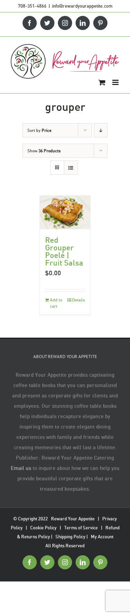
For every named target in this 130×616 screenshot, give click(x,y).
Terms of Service (81, 527)
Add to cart (56, 303)
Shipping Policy (70, 536)
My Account (102, 536)
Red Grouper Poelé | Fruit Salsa (64, 251)
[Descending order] (100, 130)
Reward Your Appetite (73, 518)
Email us (21, 468)
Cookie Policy (43, 527)
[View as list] (71, 167)
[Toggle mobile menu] (116, 82)
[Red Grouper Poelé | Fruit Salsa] (65, 212)
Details (78, 299)
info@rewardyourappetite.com (82, 6)
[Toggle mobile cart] (101, 82)
